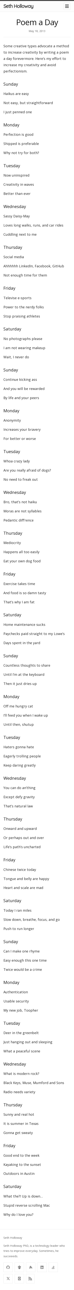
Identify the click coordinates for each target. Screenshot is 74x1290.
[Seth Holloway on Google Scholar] (19, 1267)
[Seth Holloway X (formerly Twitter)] (8, 1278)
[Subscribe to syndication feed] (30, 1278)
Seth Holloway (18, 6)
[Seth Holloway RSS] (19, 1278)
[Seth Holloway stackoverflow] (53, 1267)
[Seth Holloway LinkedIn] (41, 1267)
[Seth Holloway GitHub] (8, 1267)
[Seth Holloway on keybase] (30, 1267)
